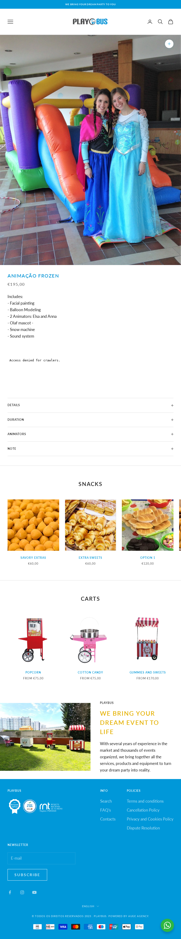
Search (106, 801)
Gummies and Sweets (148, 672)
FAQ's (105, 810)
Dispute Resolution (143, 827)
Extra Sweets (91, 557)
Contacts (107, 819)
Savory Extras (33, 557)
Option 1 (147, 557)
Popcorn (33, 672)
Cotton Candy (90, 672)
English (88, 906)
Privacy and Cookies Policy (150, 819)
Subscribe (27, 874)
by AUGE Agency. (136, 916)
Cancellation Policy (143, 810)
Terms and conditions (145, 801)
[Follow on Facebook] (10, 892)
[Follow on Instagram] (22, 892)
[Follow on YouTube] (34, 892)
